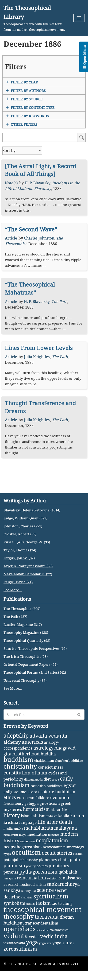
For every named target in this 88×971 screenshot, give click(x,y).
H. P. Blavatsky (37, 183)
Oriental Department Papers (27, 664)
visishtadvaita (14, 943)
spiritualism (51, 896)
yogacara (45, 943)
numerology (73, 846)
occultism (26, 852)
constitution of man (25, 773)
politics (42, 866)
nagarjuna (27, 841)
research (11, 884)
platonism (14, 866)
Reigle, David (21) (18, 582)
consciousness (50, 767)
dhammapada (33, 779)
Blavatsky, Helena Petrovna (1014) (32, 510)
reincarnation (31, 878)
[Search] (79, 714)
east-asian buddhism (47, 786)
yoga (32, 942)
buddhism (18, 759)
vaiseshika (42, 930)
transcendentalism (41, 923)
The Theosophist (17, 608)
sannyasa (28, 890)
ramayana (10, 878)
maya (23, 835)
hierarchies (59, 809)
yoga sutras (63, 942)
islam (26, 815)
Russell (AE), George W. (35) (27, 542)
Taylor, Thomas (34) (20, 550)
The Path (59, 301)
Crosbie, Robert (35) (20, 534)
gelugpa (31, 803)
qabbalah (67, 872)
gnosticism (50, 803)
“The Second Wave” (31, 229)
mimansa (53, 834)
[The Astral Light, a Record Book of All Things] (40, 170)
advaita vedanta (48, 735)
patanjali (11, 859)
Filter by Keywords (30, 115)
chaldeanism (44, 760)
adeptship (16, 735)
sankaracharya (63, 884)
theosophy (19, 916)
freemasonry (13, 803)
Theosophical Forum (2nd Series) (31, 672)
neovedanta (52, 846)
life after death (55, 822)
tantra (30, 904)
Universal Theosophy (21, 680)
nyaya (7, 853)
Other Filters (24, 124)
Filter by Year (24, 82)
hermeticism (36, 809)
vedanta (16, 936)
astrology (44, 748)
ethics (10, 797)
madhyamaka (13, 828)
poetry (31, 866)
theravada (47, 916)
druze (55, 779)
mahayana (65, 828)
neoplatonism (52, 840)
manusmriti (11, 834)
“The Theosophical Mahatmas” (30, 288)
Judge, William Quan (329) (25, 518)
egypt (70, 785)
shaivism (26, 897)
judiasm (51, 816)
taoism (43, 903)
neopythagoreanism (23, 846)
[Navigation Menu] (78, 18)
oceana (78, 854)
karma (77, 815)
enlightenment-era (20, 791)
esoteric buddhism (56, 791)
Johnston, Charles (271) (23, 526)
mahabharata (38, 828)
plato (75, 859)
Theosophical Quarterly (23, 640)
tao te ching (62, 903)
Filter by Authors (28, 90)
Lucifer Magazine (18, 624)
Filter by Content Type (32, 107)
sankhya (12, 890)
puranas (11, 872)
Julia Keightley (37, 356)
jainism (38, 815)
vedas (34, 936)
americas (32, 741)
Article (11, 238)
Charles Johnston (39, 238)
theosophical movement (42, 909)
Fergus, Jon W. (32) (19, 558)
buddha (48, 754)
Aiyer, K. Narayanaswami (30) (28, 566)
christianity (20, 766)
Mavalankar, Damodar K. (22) (28, 574)
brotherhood (26, 754)
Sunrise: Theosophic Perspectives (32, 648)
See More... (13, 590)
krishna (11, 822)
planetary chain (54, 859)
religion (52, 878)
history (12, 815)
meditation (37, 834)
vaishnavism (59, 930)
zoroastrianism (20, 949)
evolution (59, 797)
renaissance (70, 878)
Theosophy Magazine (21, 632)
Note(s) (11, 183)
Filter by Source (26, 99)
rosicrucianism (33, 884)
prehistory (59, 865)
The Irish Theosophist (22, 656)
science (45, 889)
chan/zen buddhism (69, 760)
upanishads (19, 929)
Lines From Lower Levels (39, 348)
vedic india (54, 936)
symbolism (14, 903)
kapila (63, 815)
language (28, 822)
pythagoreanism (38, 871)
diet (47, 779)
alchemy (12, 742)
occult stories (57, 853)
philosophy (29, 860)
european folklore (33, 797)
